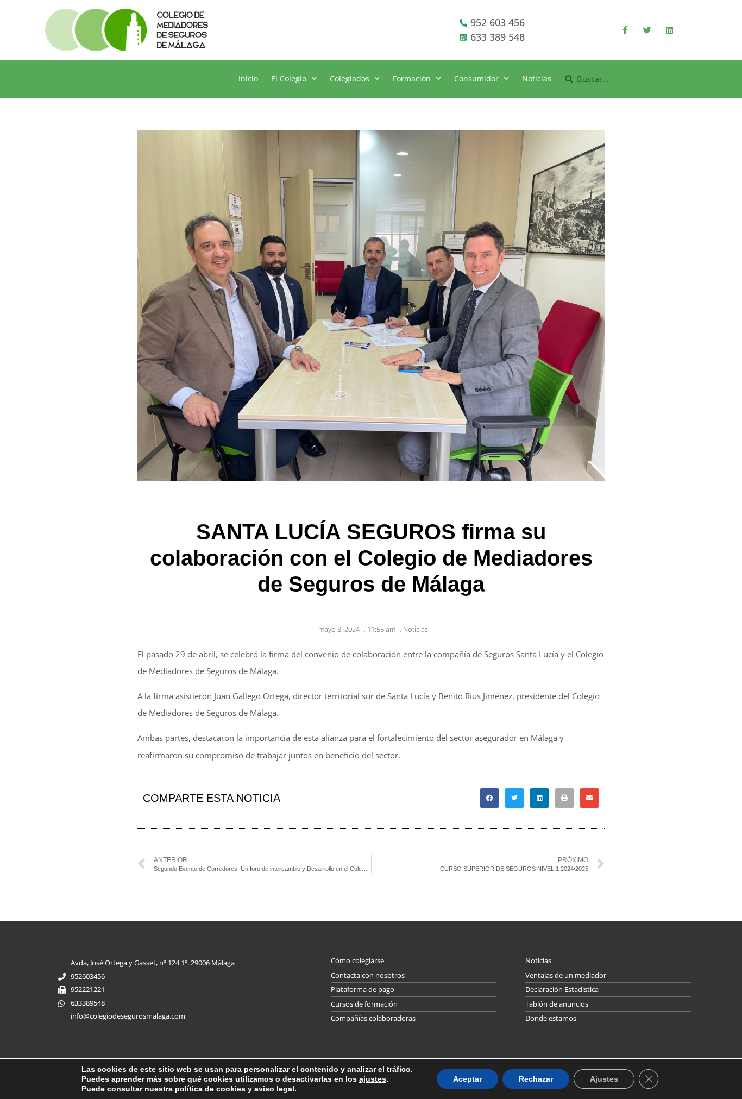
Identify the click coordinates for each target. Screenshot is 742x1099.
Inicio (248, 78)
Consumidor (476, 78)
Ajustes (604, 1079)
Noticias (536, 78)
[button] (489, 798)
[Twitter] (647, 30)
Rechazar (536, 1079)
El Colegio (288, 78)
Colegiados (349, 78)
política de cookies (210, 1088)
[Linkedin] (669, 30)
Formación (412, 78)
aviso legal (274, 1088)
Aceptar (467, 1079)
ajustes (372, 1079)
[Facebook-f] (625, 30)
